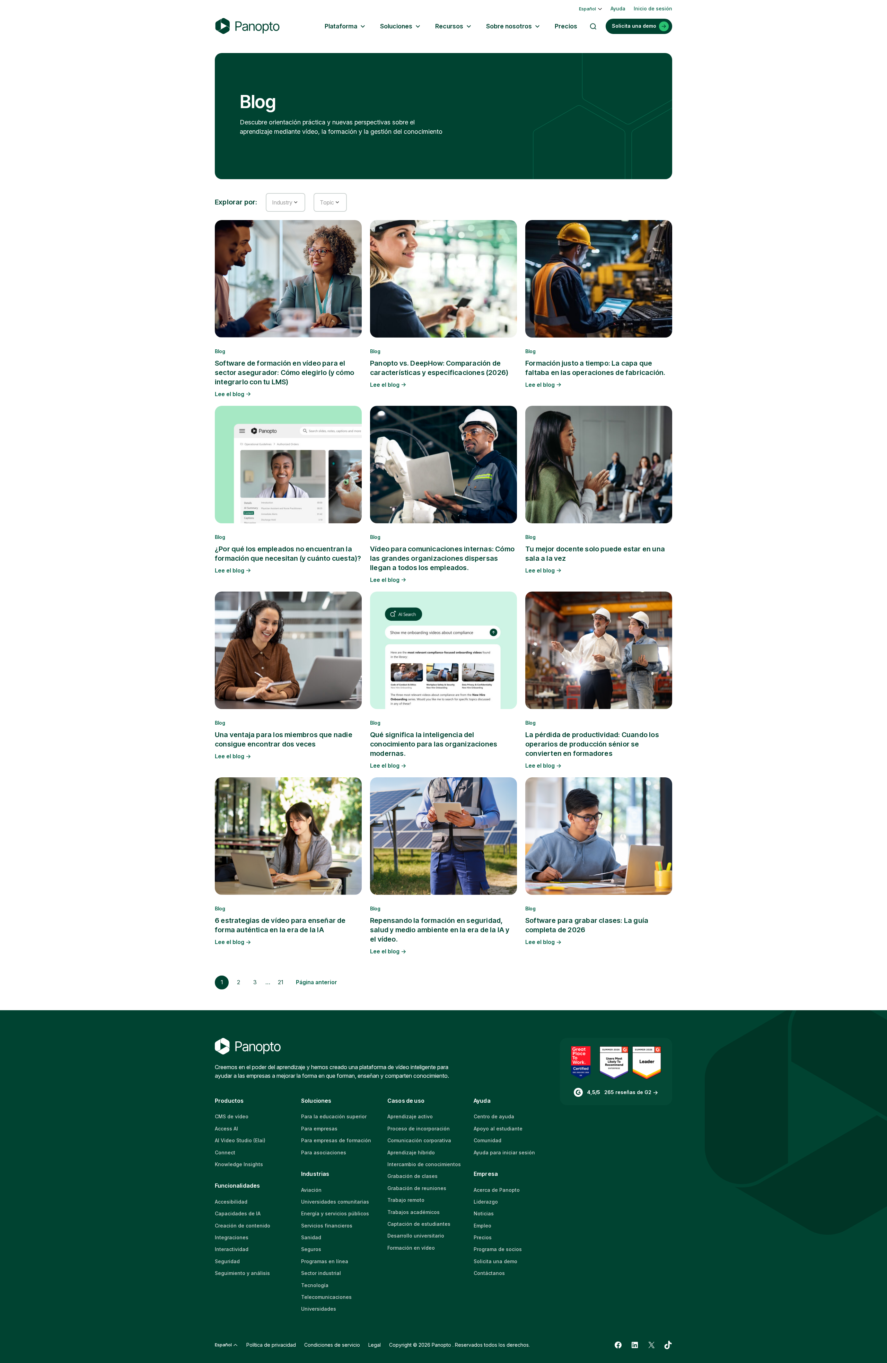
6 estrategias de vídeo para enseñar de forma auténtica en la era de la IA (280, 925)
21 (280, 982)
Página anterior (316, 982)
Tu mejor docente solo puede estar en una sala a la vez (595, 553)
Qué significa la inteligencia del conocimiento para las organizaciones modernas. (433, 744)
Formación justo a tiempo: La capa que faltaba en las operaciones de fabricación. (595, 368)
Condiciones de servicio (332, 1345)
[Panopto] (247, 26)
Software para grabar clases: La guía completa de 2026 (586, 925)
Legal (374, 1345)
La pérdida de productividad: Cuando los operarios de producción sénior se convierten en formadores (592, 744)
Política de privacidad (271, 1345)
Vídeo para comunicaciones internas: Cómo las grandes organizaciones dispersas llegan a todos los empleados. (442, 558)
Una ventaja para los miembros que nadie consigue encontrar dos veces (283, 739)
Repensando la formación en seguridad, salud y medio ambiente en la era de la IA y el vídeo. (440, 929)
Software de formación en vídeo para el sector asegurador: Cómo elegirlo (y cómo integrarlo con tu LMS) (284, 372)
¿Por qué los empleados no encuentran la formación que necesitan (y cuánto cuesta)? (288, 553)
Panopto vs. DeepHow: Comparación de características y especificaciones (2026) (439, 368)
